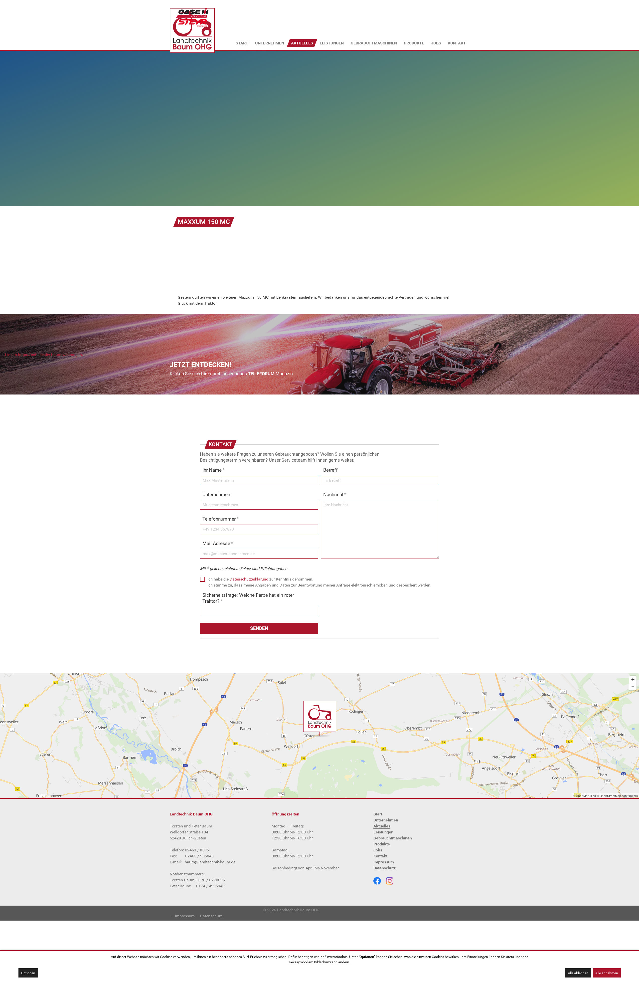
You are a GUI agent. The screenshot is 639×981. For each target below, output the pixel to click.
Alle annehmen (606, 973)
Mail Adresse (217, 543)
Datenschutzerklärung (249, 579)
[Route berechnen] (319, 718)
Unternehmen (216, 494)
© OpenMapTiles (584, 795)
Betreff (330, 470)
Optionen (28, 973)
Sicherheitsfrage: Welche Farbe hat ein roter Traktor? (248, 598)
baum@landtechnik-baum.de (210, 862)
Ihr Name (213, 470)
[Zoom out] (633, 686)
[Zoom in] (633, 679)
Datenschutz (211, 916)
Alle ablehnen (578, 973)
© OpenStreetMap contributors (617, 795)
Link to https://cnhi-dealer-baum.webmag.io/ (44, 354)
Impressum (185, 916)
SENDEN (259, 628)
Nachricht (334, 494)
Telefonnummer (220, 519)
